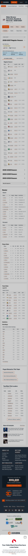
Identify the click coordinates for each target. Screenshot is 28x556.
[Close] (25, 537)
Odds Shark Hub (12, 552)
